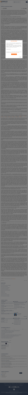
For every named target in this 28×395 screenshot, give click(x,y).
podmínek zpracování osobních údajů (15, 52)
